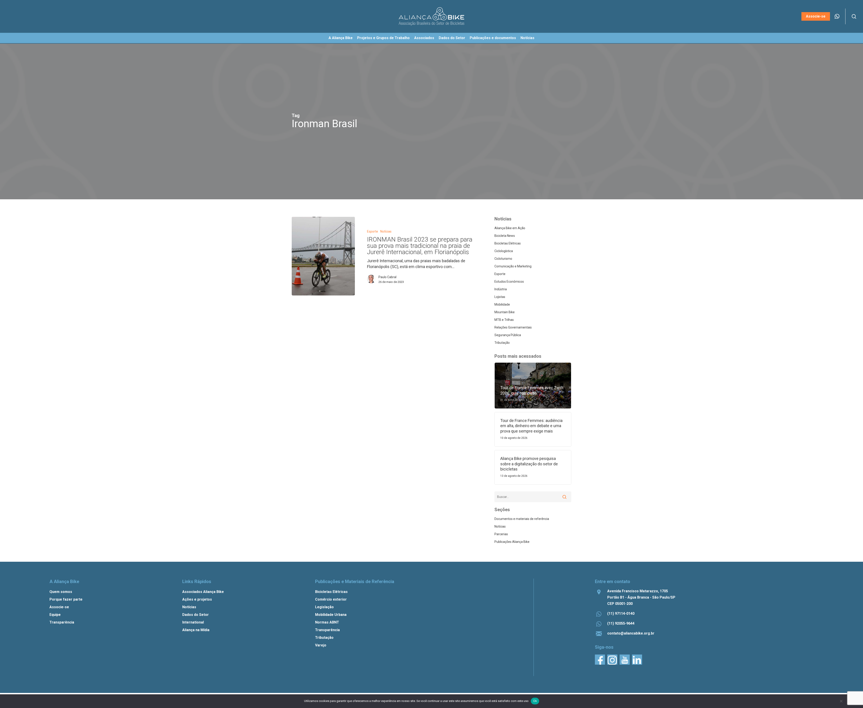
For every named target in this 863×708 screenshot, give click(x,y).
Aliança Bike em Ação (509, 228)
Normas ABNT (327, 622)
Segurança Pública (507, 335)
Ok (535, 701)
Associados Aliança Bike (203, 592)
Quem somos (60, 592)
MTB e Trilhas (504, 320)
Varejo (320, 645)
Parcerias (501, 534)
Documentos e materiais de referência (521, 519)
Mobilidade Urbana (331, 615)
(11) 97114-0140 (620, 613)
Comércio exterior (331, 599)
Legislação (324, 607)
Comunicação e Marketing (513, 266)
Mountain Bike (504, 312)
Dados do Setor (195, 615)
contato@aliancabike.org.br (630, 633)
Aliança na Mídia (195, 630)
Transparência (61, 622)
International (193, 622)
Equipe (55, 615)
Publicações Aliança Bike (511, 542)
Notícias (385, 231)
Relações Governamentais (513, 327)
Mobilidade (502, 304)
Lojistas (499, 297)
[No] (841, 701)
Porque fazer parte (65, 599)
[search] (854, 16)
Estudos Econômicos (509, 281)
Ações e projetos (197, 599)
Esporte (372, 231)
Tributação (502, 342)
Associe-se (59, 607)
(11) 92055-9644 (620, 623)
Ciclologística (503, 251)
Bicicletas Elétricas (507, 243)
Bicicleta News (504, 235)
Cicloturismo (503, 258)
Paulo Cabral (387, 277)
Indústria (500, 289)
